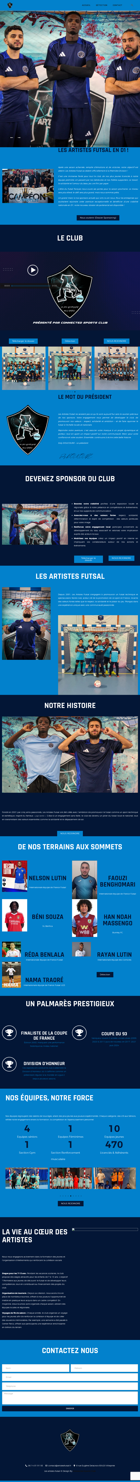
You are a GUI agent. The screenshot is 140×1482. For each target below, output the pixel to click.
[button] (32, 270)
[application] (33, 270)
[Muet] (59, 285)
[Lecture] (2, 285)
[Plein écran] (63, 285)
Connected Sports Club (84, 1471)
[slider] (31, 286)
